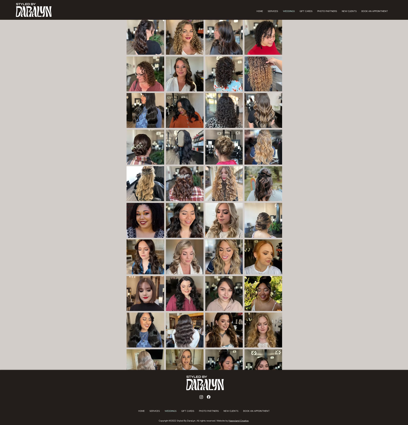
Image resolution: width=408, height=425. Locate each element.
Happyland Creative (239, 420)
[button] (145, 37)
